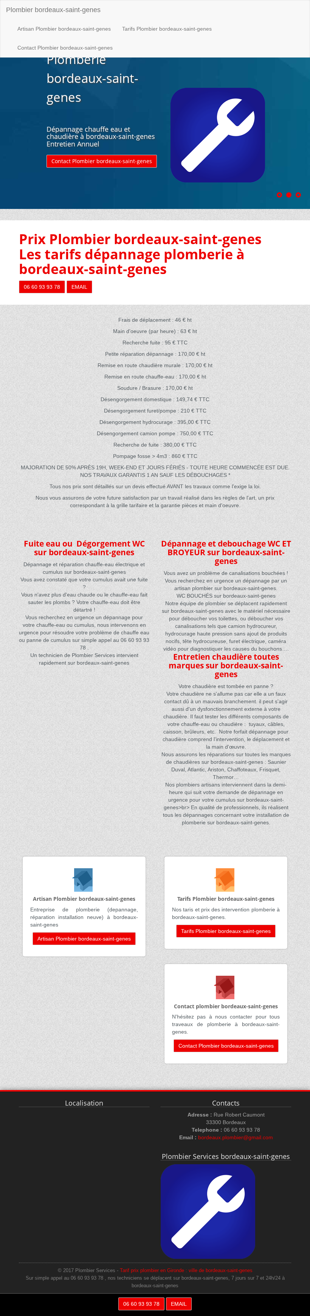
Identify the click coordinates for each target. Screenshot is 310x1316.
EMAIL (79, 287)
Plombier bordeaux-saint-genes (53, 10)
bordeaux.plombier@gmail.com (235, 1137)
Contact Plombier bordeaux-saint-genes (65, 48)
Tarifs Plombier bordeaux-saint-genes (167, 29)
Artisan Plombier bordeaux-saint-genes (64, 29)
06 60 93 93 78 (42, 287)
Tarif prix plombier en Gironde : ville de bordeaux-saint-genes (186, 1270)
